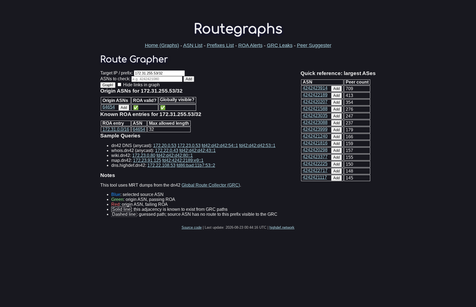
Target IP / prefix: (116, 73)
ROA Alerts (250, 45)
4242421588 (315, 108)
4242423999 (315, 129)
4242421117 (315, 177)
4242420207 (315, 101)
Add (336, 89)
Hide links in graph (141, 84)
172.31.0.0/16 (115, 129)
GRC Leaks (280, 45)
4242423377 (315, 156)
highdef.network (281, 227)
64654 (108, 107)
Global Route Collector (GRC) (211, 185)
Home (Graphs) (162, 45)
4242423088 (315, 122)
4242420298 (315, 150)
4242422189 (315, 95)
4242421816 (315, 143)
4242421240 (315, 136)
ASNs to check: (115, 78)
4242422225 (315, 163)
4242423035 (315, 115)
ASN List (192, 45)
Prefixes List (220, 45)
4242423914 (315, 88)
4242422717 (315, 170)
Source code (192, 227)
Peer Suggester (314, 45)
